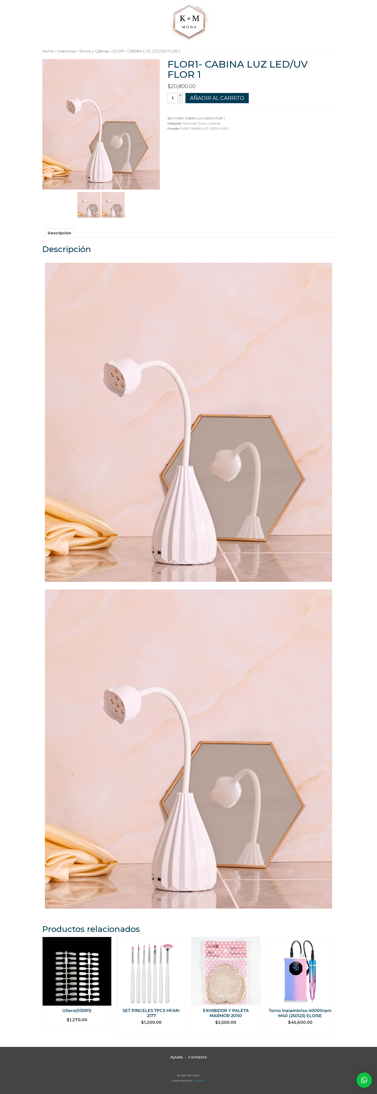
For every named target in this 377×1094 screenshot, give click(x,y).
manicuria (189, 123)
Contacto (197, 1057)
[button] (364, 1080)
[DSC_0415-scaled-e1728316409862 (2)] (89, 204)
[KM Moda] (188, 21)
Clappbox (199, 1080)
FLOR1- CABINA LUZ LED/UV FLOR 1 (205, 128)
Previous (46, 988)
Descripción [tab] (59, 233)
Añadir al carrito (217, 98)
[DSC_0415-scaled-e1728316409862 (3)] (113, 204)
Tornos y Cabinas (209, 123)
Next (330, 988)
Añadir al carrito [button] (77, 1027)
